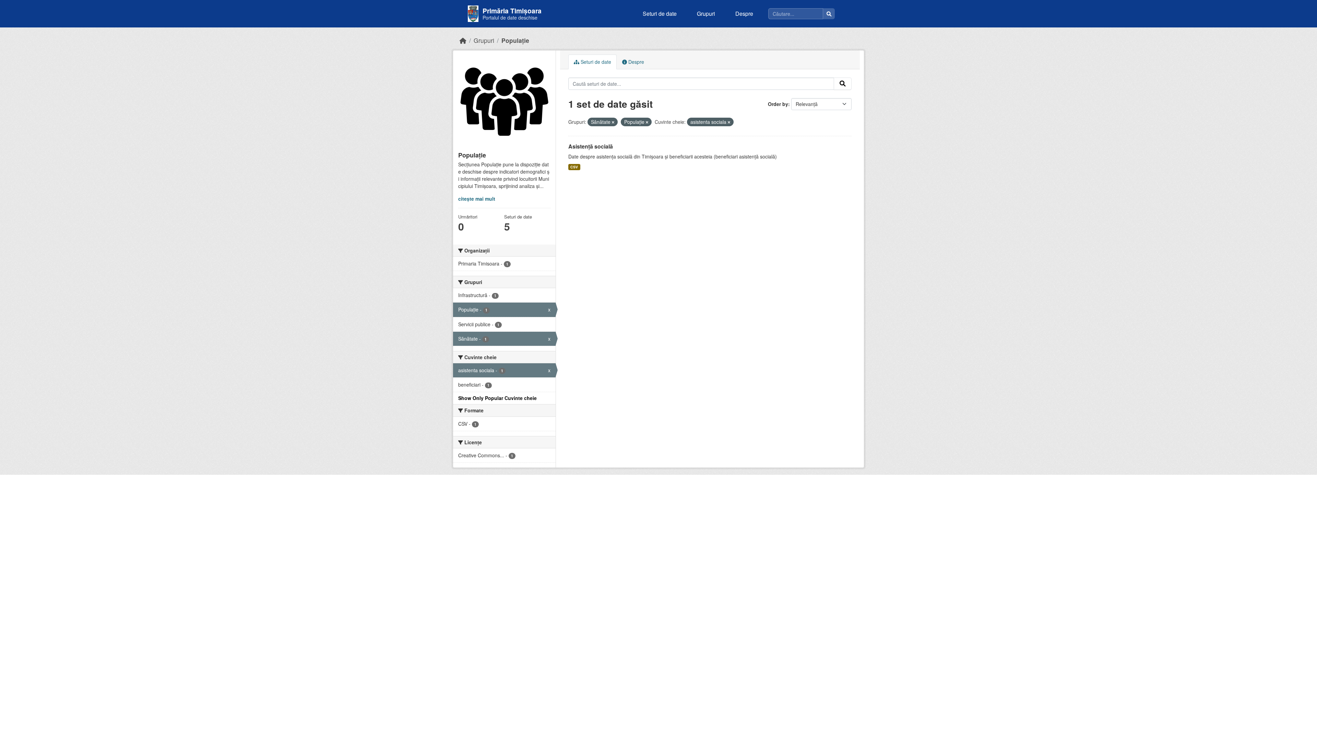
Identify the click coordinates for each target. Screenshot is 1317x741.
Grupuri (706, 13)
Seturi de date (660, 13)
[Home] (463, 40)
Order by (778, 104)
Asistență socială (590, 146)
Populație (515, 40)
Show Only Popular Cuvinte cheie (497, 398)
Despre (744, 13)
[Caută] (829, 13)
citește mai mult (476, 198)
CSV (574, 166)
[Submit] (843, 84)
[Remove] (613, 122)
